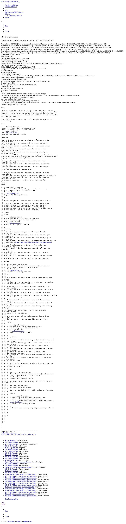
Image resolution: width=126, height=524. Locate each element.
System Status (27, 521)
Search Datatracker (11, 7)
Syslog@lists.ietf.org (9, 433)
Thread (7, 31)
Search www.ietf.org (11, 5)
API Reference (18, 12)
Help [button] (6, 10)
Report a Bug (11, 521)
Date (6, 26)
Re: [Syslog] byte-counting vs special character (19, 487)
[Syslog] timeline (10, 440)
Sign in (7, 17)
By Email (19, 521)
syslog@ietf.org (11, 132)
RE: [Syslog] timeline (11, 442)
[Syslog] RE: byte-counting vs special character (19, 467)
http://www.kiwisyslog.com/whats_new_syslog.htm (33, 242)
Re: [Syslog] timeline (11, 448)
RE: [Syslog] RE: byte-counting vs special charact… (21, 476)
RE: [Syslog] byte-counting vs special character (19, 494)
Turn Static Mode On (15, 15)
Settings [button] (7, 14)
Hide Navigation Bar (11, 499)
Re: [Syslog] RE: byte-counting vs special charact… (21, 474)
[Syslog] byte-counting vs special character (18, 462)
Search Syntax (9, 12)
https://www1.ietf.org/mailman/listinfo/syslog (18, 434)
